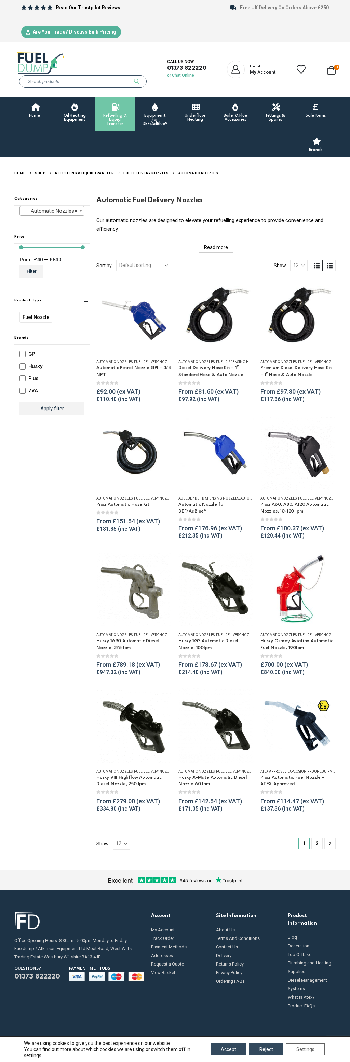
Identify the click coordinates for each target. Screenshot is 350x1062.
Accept (228, 1049)
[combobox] (51, 211)
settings (32, 1055)
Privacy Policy (229, 972)
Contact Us (227, 946)
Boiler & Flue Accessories (235, 118)
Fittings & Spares (275, 118)
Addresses (162, 955)
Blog (292, 937)
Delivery (223, 955)
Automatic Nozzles (114, 362)
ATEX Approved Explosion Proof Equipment (299, 771)
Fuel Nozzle (36, 317)
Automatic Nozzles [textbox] (50, 211)
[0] (331, 69)
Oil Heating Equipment (75, 118)
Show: (280, 265)
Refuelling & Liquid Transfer (114, 120)
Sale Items (316, 116)
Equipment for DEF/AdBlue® (155, 120)
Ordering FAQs (230, 981)
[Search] (136, 81)
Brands (315, 150)
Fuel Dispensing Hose (235, 362)
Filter (32, 271)
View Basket (163, 972)
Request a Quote (167, 964)
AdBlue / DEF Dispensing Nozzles (208, 498)
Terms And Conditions (238, 938)
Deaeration (298, 945)
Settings (305, 1049)
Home (34, 116)
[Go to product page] (134, 315)
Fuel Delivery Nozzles (154, 362)
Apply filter (52, 408)
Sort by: (104, 265)
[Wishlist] (301, 69)
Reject (266, 1049)
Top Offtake (299, 954)
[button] (317, 265)
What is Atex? (301, 997)
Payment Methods (169, 946)
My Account (163, 929)
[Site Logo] (40, 63)
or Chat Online (180, 75)
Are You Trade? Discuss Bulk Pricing (74, 32)
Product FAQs (301, 1005)
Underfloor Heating (195, 118)
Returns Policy (230, 964)
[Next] (330, 843)
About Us (225, 929)
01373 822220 (186, 68)
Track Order (162, 938)
